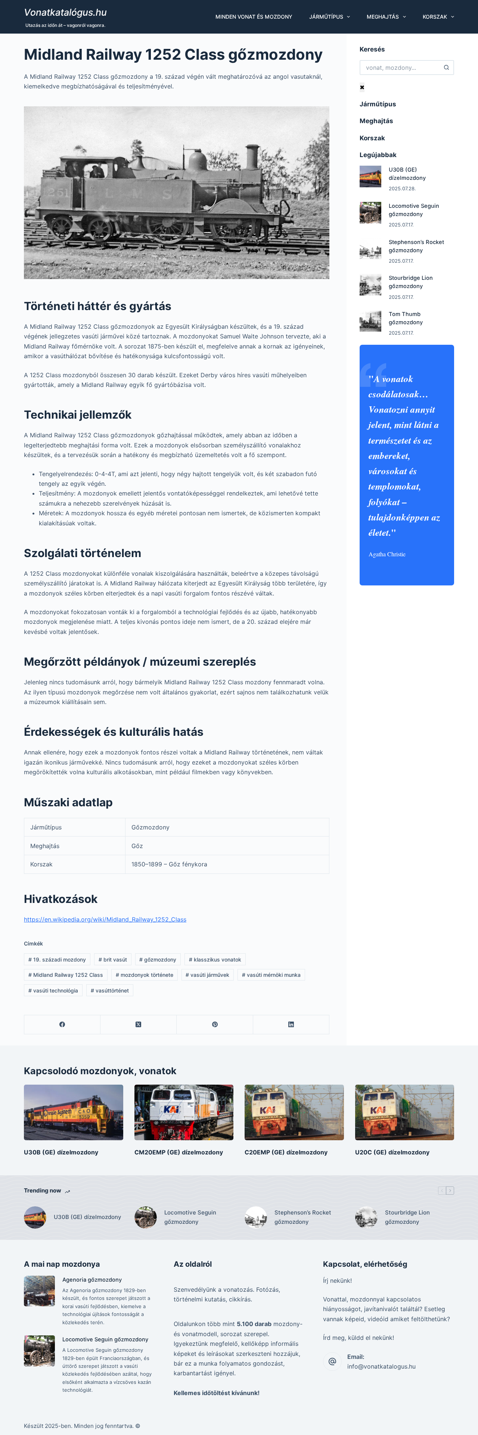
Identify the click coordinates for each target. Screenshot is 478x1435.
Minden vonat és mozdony (253, 16)
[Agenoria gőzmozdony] (39, 1291)
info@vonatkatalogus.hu (381, 1366)
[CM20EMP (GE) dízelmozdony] (184, 1112)
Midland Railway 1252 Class (65, 975)
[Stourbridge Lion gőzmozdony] (370, 285)
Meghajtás (383, 16)
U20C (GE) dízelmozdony (392, 1152)
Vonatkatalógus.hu (65, 12)
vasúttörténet (110, 990)
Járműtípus (326, 16)
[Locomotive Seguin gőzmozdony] (370, 212)
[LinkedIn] (291, 1024)
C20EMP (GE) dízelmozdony (286, 1152)
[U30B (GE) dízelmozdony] (370, 176)
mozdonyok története (144, 975)
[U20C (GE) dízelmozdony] (404, 1112)
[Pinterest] (215, 1024)
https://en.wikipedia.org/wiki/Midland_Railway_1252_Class (105, 919)
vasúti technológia (53, 990)
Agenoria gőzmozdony (92, 1279)
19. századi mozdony (57, 959)
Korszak (435, 16)
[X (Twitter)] (138, 1024)
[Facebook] (62, 1024)
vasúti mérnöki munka (271, 975)
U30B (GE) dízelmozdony (61, 1152)
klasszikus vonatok (215, 959)
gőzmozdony (157, 959)
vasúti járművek (207, 975)
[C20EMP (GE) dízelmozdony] (294, 1112)
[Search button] (446, 67)
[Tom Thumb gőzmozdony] (370, 321)
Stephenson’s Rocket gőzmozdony (302, 1217)
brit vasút (113, 959)
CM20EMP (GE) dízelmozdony (178, 1152)
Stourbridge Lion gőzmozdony (407, 1217)
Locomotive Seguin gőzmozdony (190, 1217)
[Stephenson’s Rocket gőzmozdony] (370, 249)
